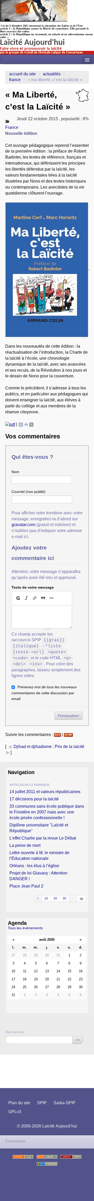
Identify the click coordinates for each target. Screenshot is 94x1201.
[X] (31, 424)
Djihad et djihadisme (33, 746)
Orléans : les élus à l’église (34, 866)
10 (46, 898)
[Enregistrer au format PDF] (10, 424)
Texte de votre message (32, 587)
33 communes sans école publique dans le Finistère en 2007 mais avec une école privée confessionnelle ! (46, 812)
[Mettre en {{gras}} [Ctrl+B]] (17, 598)
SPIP (42, 1103)
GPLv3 (14, 1111)
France (15, 79)
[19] (81, 898)
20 (55, 898)
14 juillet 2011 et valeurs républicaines (44, 791)
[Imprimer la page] (26, 424)
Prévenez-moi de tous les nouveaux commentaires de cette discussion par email (44, 693)
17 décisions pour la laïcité (34, 799)
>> (77, 1040)
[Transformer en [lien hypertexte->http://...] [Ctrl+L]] (35, 598)
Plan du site (19, 1103)
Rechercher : (16, 1032)
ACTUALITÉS (52, 74)
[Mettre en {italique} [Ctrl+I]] (26, 598)
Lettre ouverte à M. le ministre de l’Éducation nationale (39, 855)
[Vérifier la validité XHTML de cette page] (23, 1157)
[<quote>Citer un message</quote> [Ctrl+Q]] (43, 598)
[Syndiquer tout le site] (47, 1157)
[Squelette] (71, 1157)
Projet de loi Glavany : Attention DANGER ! (38, 876)
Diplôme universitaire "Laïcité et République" (38, 828)
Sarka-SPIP (64, 1103)
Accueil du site (22, 74)
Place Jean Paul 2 (26, 886)
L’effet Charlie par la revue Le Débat (42, 838)
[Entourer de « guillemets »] (51, 598)
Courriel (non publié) (28, 492)
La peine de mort (24, 845)
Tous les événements (25, 928)
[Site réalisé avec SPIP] (47, 1164)
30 (64, 898)
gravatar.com (23, 524)
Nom (15, 472)
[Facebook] (21, 424)
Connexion (15, 1141)
